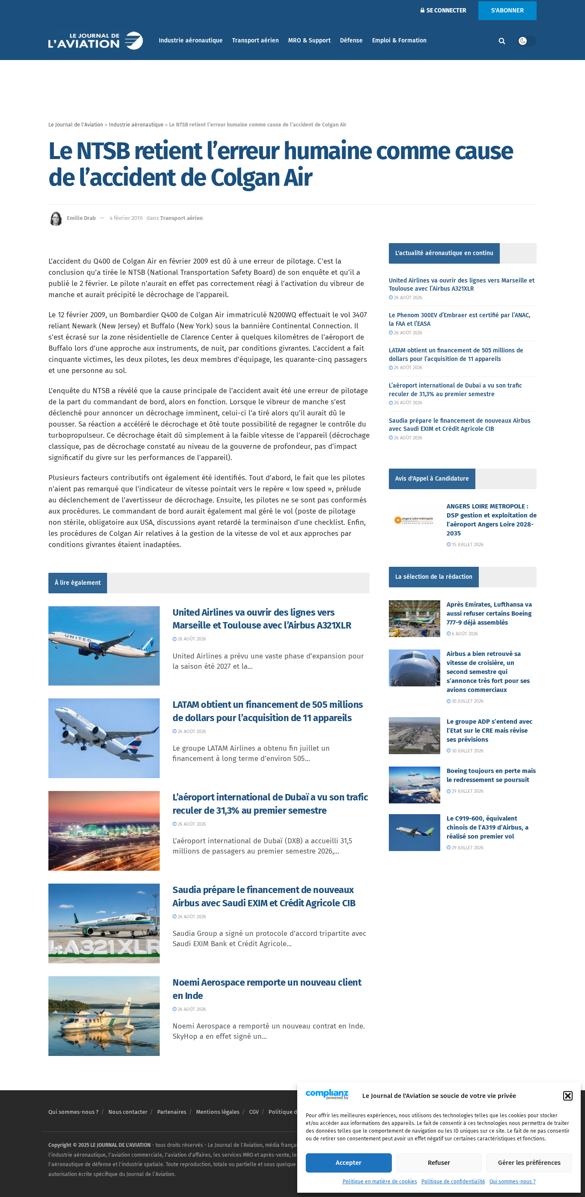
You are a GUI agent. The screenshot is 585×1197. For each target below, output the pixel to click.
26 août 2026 (191, 639)
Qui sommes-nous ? (512, 1182)
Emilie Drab (81, 218)
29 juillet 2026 (467, 791)
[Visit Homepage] (97, 41)
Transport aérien (255, 40)
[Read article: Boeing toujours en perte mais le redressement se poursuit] (414, 785)
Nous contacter (127, 1112)
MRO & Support (309, 40)
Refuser (439, 1163)
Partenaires (171, 1112)
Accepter (348, 1163)
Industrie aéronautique (191, 40)
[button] (568, 1096)
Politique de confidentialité (453, 1182)
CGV (254, 1112)
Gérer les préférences (529, 1163)
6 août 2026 (464, 634)
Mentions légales (217, 1112)
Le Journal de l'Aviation (75, 125)
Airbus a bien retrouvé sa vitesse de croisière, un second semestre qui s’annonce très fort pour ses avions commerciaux (488, 672)
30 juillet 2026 (467, 701)
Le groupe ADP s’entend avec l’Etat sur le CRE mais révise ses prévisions (489, 730)
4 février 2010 (126, 218)
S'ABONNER (507, 10)
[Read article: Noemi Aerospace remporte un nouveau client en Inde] (104, 1016)
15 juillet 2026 (467, 544)
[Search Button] (501, 40)
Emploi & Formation (399, 40)
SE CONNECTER (445, 10)
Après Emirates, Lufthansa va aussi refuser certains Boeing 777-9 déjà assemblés (489, 613)
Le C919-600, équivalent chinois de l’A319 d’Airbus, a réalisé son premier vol (487, 827)
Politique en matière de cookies (380, 1182)
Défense (351, 40)
